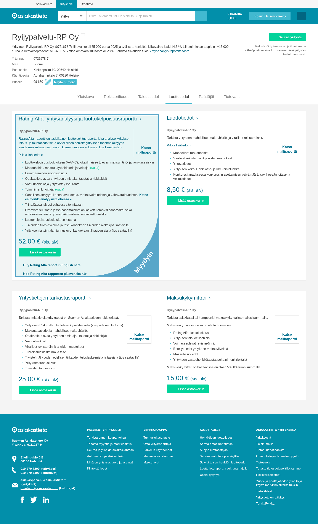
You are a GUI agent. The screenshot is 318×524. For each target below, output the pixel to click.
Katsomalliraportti (146, 150)
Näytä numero (64, 82)
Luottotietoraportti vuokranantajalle (223, 468)
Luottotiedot (179, 97)
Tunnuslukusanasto (156, 437)
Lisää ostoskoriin (43, 252)
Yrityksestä (263, 437)
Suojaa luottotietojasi (214, 450)
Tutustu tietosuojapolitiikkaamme (278, 468)
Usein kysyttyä (210, 474)
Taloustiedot (148, 97)
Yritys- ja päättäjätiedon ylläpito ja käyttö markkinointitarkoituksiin (279, 483)
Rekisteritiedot (116, 97)
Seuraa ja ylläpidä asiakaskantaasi (110, 450)
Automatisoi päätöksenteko (105, 456)
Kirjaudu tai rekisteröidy (270, 16)
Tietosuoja (263, 462)
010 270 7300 (39, 472)
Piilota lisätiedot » (31, 155)
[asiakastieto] (35, 16)
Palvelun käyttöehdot (157, 450)
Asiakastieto (44, 4)
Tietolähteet (264, 491)
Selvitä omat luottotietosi (216, 443)
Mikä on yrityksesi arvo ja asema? (110, 462)
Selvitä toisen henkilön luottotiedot (223, 462)
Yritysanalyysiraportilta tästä (169, 51)
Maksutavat (151, 462)
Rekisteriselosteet (268, 474)
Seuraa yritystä (290, 37)
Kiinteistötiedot (97, 468)
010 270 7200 (38, 468)
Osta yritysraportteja (157, 443)
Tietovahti (232, 97)
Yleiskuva (85, 97)
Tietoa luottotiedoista (270, 450)
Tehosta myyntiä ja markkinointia (109, 443)
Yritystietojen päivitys (270, 497)
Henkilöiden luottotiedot (216, 437)
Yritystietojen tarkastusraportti (53, 298)
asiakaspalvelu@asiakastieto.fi (43, 480)
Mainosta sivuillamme (158, 456)
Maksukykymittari (186, 298)
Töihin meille (264, 443)
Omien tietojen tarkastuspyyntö (277, 456)
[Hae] (201, 16)
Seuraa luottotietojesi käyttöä (219, 456)
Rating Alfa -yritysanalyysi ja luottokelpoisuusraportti (78, 119)
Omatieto (86, 4)
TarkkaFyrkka (265, 503)
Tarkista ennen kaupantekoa (106, 437)
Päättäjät (206, 97)
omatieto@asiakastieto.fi (39, 488)
